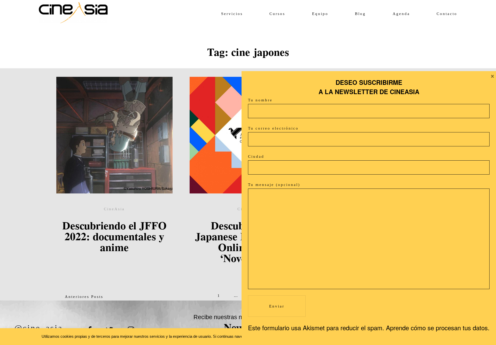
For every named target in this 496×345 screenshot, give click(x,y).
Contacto (447, 14)
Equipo (320, 14)
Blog (360, 14)
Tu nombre (260, 100)
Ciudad (256, 156)
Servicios (232, 14)
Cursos (277, 14)
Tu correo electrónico (273, 128)
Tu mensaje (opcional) (274, 185)
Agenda (401, 14)
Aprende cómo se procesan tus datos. (438, 327)
